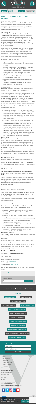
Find (29, 281)
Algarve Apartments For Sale (8, 305)
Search (22, 11)
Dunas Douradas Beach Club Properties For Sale (17, 333)
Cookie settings (25, 399)
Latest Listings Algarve (10, 297)
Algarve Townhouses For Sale (18, 301)
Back (4, 11)
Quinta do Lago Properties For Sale (18, 313)
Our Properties (6, 358)
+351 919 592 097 (9, 288)
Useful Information (7, 364)
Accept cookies (25, 401)
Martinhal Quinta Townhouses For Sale (17, 329)
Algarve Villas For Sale (26, 297)
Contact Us (5, 366)
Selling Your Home (7, 362)
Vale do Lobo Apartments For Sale (17, 309)
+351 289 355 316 (12, 261)
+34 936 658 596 (14, 264)
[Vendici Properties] (18, 3)
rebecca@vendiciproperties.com (25, 288)
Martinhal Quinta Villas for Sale (18, 325)
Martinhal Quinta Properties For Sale (18, 321)
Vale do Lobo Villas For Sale (27, 305)
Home (10, 11)
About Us (5, 360)
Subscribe (18, 351)
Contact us (30, 11)
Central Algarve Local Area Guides (17, 337)
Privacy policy (10, 401)
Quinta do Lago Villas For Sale (17, 317)
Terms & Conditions (7, 368)
